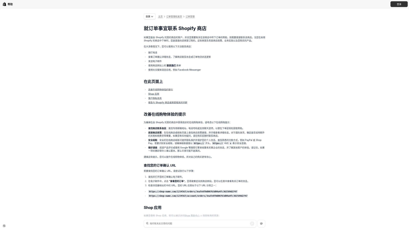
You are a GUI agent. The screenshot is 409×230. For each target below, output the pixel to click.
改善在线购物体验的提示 (160, 89)
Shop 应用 (153, 93)
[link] (7, 4)
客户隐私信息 (155, 98)
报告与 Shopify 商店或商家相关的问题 (167, 102)
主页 (160, 16)
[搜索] (252, 223)
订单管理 (190, 16)
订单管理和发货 (174, 16)
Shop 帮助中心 (192, 215)
